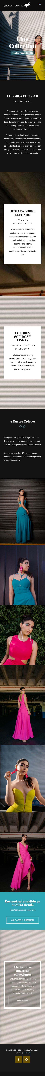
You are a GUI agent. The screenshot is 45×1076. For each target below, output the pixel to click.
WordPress (27, 1053)
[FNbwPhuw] (22, 747)
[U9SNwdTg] (22, 667)
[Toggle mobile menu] (40, 4)
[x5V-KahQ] (22, 547)
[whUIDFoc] (22, 479)
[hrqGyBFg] (22, 607)
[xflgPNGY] (22, 814)
